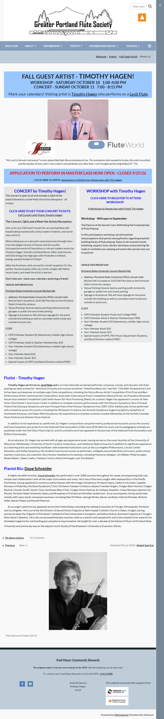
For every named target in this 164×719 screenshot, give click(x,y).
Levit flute (47, 384)
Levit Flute (139, 94)
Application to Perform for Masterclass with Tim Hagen (91, 179)
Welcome (101, 56)
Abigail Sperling (145, 545)
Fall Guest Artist (128, 56)
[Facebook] (22, 684)
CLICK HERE (106, 673)
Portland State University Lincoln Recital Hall (31, 290)
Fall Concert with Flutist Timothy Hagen (40, 215)
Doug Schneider (38, 468)
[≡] (149, 46)
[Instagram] (30, 684)
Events (113, 56)
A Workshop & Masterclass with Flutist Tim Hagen (116, 208)
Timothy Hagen (84, 94)
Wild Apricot (122, 714)
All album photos (14, 537)
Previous (10, 545)
